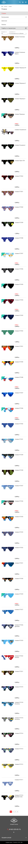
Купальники (5, 17)
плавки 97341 (19, 439)
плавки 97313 (19, 748)
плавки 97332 (19, 547)
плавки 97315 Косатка (19, 718)
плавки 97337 (19, 485)
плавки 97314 (19, 733)
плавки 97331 (19, 563)
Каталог (5, 6)
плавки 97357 (19, 253)
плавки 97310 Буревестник (19, 795)
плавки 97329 (19, 594)
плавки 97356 (19, 269)
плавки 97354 (19, 300)
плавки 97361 (19, 191)
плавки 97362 (19, 176)
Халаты (3, 24)
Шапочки (4, 21)
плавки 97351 (19, 346)
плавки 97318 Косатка (19, 703)
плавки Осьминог (20, 145)
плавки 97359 (19, 222)
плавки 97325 (19, 640)
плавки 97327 (19, 609)
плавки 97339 (19, 454)
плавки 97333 (19, 532)
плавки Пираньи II (20, 83)
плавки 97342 (19, 423)
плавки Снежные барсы (20, 53)
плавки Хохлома (20, 36)
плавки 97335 (19, 516)
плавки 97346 (19, 408)
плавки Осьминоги (20, 129)
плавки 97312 (19, 764)
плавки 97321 (19, 671)
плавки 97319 (19, 687)
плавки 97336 (19, 501)
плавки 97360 (19, 207)
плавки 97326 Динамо (19, 625)
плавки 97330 (19, 578)
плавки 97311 (19, 779)
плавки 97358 (19, 238)
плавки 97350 (19, 362)
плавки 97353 (19, 315)
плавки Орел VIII (20, 160)
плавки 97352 (19, 331)
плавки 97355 (19, 284)
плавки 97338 (19, 470)
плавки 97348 (19, 377)
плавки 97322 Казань (19, 656)
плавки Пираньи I (20, 98)
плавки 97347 (19, 393)
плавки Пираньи (20, 114)
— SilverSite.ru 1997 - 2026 (14, 842)
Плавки (3, 13)
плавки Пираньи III (20, 67)
